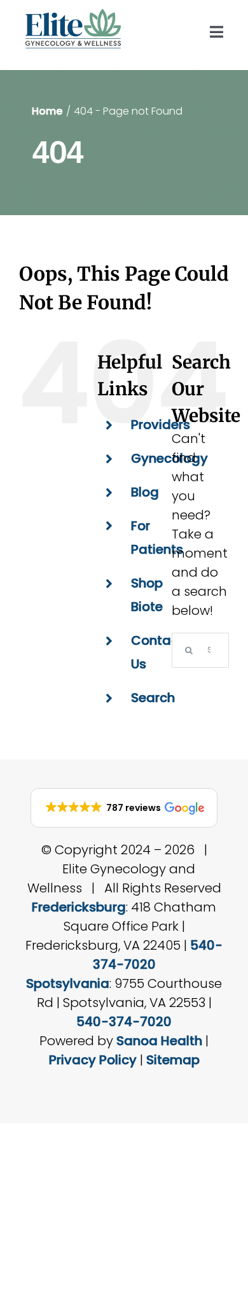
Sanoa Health (159, 1041)
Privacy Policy (93, 1060)
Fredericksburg (79, 907)
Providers (160, 424)
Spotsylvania (67, 983)
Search (153, 698)
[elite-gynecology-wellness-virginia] (73, 15)
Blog (145, 492)
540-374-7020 (124, 1022)
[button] (124, 808)
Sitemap (173, 1060)
